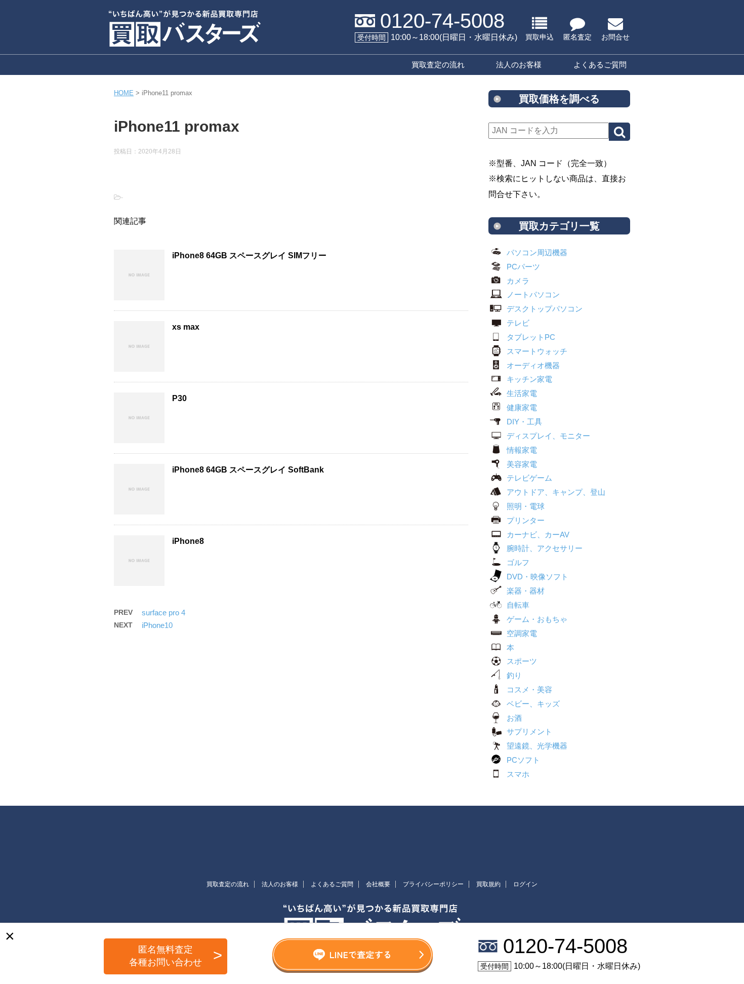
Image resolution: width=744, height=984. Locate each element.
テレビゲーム (529, 478)
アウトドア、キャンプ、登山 (556, 492)
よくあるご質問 (600, 64)
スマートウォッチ (537, 351)
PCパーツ (523, 266)
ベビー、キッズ (533, 703)
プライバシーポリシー (433, 884)
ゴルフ (518, 562)
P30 (179, 398)
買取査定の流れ (438, 64)
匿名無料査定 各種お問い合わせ (165, 955)
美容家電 (522, 464)
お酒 (514, 718)
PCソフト (523, 760)
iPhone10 (157, 625)
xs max (185, 327)
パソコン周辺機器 (537, 252)
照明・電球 (526, 506)
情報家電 (522, 450)
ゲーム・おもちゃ (537, 619)
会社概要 (378, 884)
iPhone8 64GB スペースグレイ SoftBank (248, 469)
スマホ (518, 774)
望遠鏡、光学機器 (537, 745)
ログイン (525, 884)
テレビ (518, 323)
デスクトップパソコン (545, 308)
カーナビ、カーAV (538, 534)
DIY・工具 (524, 421)
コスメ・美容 (529, 689)
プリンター (526, 520)
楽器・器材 (526, 590)
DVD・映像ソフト (537, 576)
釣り (514, 675)
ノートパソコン (533, 294)
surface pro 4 (163, 612)
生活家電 (522, 393)
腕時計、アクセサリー (545, 548)
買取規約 (488, 884)
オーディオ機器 (533, 365)
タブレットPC (531, 337)
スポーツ (522, 661)
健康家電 (522, 407)
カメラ (518, 281)
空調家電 (522, 633)
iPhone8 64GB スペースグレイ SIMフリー (249, 255)
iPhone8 (188, 541)
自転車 (518, 605)
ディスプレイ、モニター (548, 435)
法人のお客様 (519, 64)
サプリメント (529, 731)
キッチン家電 (529, 379)
